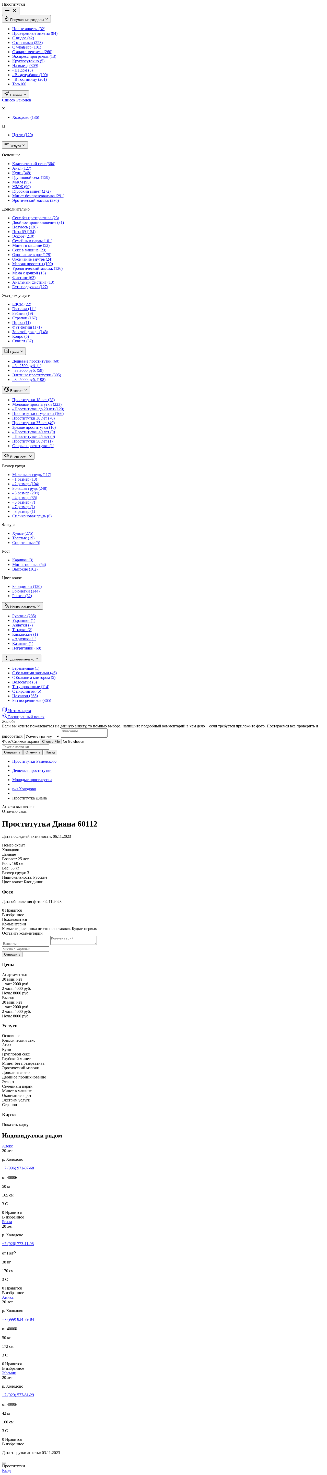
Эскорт (23, 236)
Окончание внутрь (32, 259)
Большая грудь (29, 488)
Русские (24, 616)
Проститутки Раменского (34, 761)
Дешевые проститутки (35, 361)
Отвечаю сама (14, 811)
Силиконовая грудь (32, 516)
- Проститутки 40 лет (33, 432)
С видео (23, 38)
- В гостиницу (29, 79)
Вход (6, 1470)
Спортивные (26, 542)
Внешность (18, 457)
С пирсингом (26, 691)
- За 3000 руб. (27, 370)
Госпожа (24, 309)
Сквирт (22, 341)
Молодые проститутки (37, 404)
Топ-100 (19, 84)
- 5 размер (23, 502)
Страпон (24, 318)
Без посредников (31, 700)
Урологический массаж (37, 268)
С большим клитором (33, 677)
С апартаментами (32, 52)
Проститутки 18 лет (33, 400)
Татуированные (30, 686)
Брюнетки (26, 591)
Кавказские (25, 634)
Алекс (7, 1146)
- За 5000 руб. (28, 379)
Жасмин (9, 1373)
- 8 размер (23, 511)
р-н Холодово (24, 789)
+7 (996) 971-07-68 (18, 1168)
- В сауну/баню (30, 75)
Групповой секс (31, 177)
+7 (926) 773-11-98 (18, 1243)
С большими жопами (34, 673)
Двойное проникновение (38, 222)
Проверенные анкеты (34, 33)
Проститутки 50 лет (32, 441)
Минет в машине (31, 245)
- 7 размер (23, 507)
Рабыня (22, 313)
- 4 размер (24, 497)
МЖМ (21, 182)
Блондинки (27, 586)
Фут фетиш (27, 327)
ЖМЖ (21, 186)
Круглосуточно (28, 61)
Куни (21, 173)
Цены (14, 352)
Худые (22, 533)
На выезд (25, 65)
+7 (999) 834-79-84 (18, 1319)
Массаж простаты (32, 264)
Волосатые (24, 682)
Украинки (23, 620)
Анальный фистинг (33, 282)
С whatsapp (26, 47)
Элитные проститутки (36, 375)
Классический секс (33, 163)
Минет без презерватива (38, 196)
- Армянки (24, 639)
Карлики (22, 560)
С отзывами (27, 42)
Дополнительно (22, 659)
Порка (21, 322)
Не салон (25, 696)
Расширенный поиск (25, 717)
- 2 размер (25, 484)
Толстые (23, 538)
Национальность (23, 607)
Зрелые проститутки (34, 427)
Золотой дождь (30, 332)
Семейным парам (32, 241)
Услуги (15, 146)
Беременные (25, 668)
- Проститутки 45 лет (33, 436)
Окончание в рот (31, 254)
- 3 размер (25, 493)
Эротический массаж (35, 200)
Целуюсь (25, 227)
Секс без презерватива (35, 218)
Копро (20, 336)
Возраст (16, 391)
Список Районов (16, 100)
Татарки (22, 630)
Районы (16, 95)
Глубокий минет (31, 191)
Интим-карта (19, 711)
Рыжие (22, 596)
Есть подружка (30, 287)
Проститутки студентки (38, 413)
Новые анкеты (28, 29)
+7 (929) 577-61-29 (18, 1395)
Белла (7, 1222)
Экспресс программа (34, 56)
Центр (22, 135)
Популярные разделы (27, 20)
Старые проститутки (33, 446)
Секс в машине (29, 250)
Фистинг (24, 277)
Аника (8, 1297)
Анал (21, 168)
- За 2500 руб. (26, 366)
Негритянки (26, 648)
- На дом (22, 70)
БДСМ (21, 304)
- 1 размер (24, 479)
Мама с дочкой (29, 273)
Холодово (25, 117)
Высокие (25, 569)
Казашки (22, 643)
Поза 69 (24, 231)
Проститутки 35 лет (33, 423)
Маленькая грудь (31, 474)
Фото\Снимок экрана (20, 741)
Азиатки (22, 625)
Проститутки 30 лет (33, 418)
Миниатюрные (29, 564)
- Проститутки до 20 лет (38, 409)
